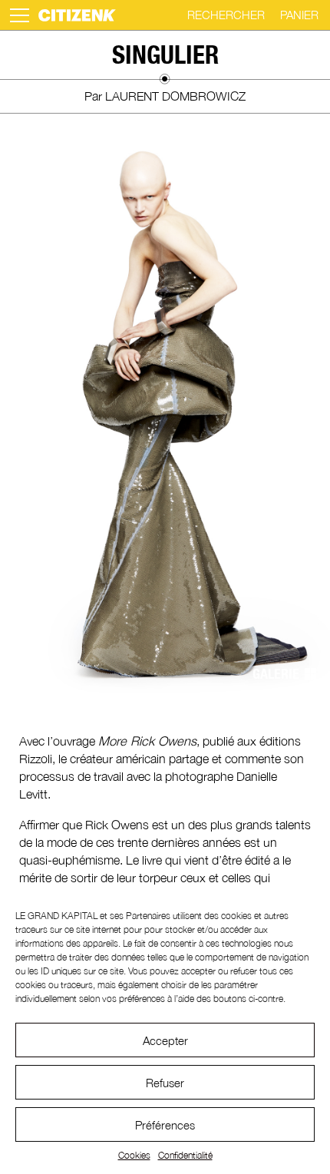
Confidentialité (185, 1155)
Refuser (165, 1083)
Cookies (134, 1155)
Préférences (165, 1125)
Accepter (165, 1040)
